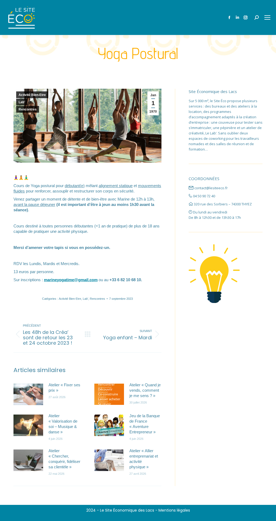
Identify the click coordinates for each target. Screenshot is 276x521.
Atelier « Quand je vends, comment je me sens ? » (145, 390)
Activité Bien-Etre (32, 95)
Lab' (22, 102)
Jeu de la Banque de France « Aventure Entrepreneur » (144, 423)
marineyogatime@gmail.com (71, 279)
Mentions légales (174, 510)
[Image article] (28, 394)
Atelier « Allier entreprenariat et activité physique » (143, 458)
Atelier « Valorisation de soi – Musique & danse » (63, 423)
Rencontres (28, 109)
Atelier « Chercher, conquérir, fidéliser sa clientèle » (64, 458)
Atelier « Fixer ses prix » (64, 387)
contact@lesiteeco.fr (211, 187)
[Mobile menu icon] (267, 17)
